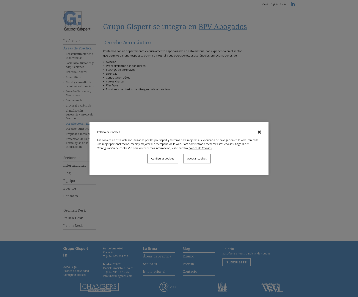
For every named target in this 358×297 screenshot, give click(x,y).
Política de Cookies (200, 148)
